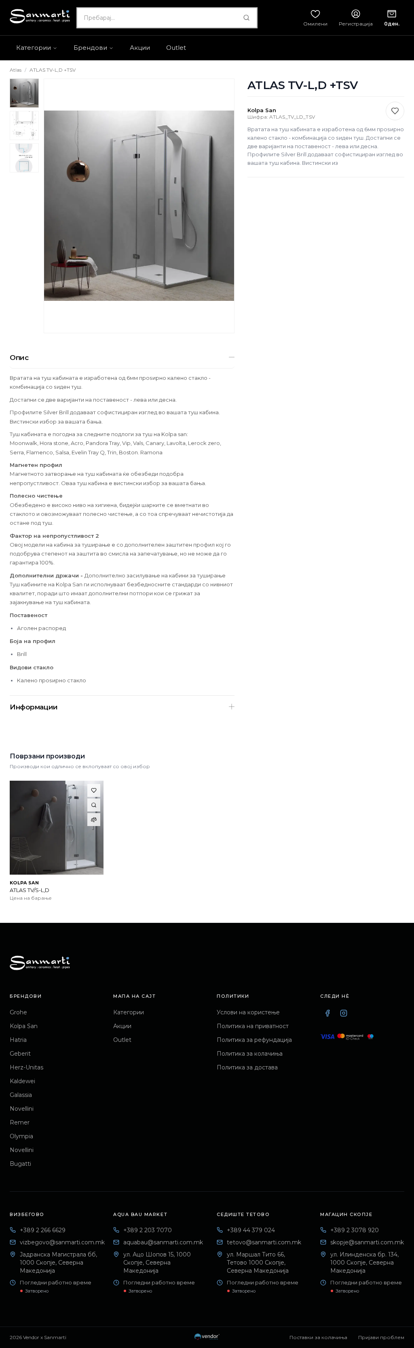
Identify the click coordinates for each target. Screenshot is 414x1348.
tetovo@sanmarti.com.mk (264, 1242)
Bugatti (20, 1163)
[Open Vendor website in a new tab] (207, 1337)
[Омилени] (93, 790)
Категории (128, 1012)
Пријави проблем (381, 1337)
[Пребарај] (246, 18)
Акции (122, 1026)
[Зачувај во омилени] (395, 111)
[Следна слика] (221, 206)
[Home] (40, 16)
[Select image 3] (24, 157)
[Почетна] (40, 963)
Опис (19, 358)
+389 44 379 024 (251, 1230)
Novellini (22, 1108)
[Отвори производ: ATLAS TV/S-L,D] (57, 828)
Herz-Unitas (26, 1067)
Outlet (122, 1039)
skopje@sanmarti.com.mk (367, 1242)
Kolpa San (24, 1026)
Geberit (20, 1053)
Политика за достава (247, 1067)
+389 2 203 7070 (147, 1230)
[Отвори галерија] (139, 206)
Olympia (21, 1136)
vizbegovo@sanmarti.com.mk (62, 1242)
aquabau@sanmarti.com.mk (163, 1242)
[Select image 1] (24, 93)
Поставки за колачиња (318, 1337)
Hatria (18, 1039)
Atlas (15, 70)
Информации (34, 707)
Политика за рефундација (254, 1039)
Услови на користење (248, 1012)
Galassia (21, 1095)
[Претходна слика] (57, 206)
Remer (20, 1122)
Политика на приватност (253, 1026)
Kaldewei (22, 1081)
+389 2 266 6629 (42, 1230)
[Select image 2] (24, 125)
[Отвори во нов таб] (327, 1013)
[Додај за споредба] (93, 819)
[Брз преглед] (93, 805)
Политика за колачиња (250, 1053)
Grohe (18, 1012)
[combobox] (167, 18)
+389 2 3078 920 (354, 1230)
